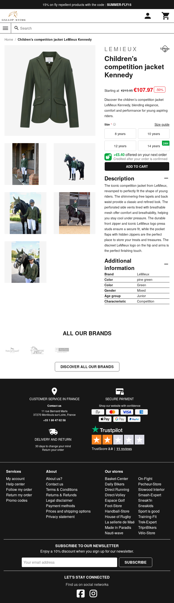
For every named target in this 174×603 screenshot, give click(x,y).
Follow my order (19, 489)
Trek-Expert (147, 522)
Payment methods (60, 505)
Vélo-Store (146, 532)
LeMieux (121, 48)
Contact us (54, 405)
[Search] (16, 28)
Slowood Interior (151, 489)
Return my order (19, 494)
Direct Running (117, 489)
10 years (153, 133)
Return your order (53, 450)
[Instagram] (93, 594)
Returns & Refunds (61, 494)
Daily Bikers (114, 484)
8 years (120, 133)
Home (9, 39)
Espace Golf (115, 500)
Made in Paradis (118, 527)
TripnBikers (147, 527)
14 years (157, 144)
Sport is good (149, 511)
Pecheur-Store (149, 484)
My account (15, 478)
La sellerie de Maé (120, 522)
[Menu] (5, 28)
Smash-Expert (149, 494)
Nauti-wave (114, 532)
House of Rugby (118, 516)
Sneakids (145, 505)
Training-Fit (147, 516)
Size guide (162, 124)
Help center (15, 484)
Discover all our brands (87, 366)
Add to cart (137, 166)
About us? (54, 478)
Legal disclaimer (59, 500)
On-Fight (145, 478)
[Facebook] (80, 594)
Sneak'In (145, 500)
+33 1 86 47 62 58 (54, 420)
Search (26, 28)
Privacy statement (60, 516)
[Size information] (114, 124)
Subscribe (136, 562)
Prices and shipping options (68, 511)
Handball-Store (117, 511)
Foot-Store (113, 505)
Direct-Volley (115, 494)
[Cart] (165, 15)
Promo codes (16, 500)
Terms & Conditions (61, 489)
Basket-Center (116, 478)
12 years (120, 146)
